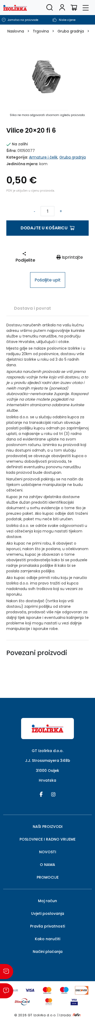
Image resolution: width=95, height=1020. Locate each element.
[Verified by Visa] (74, 1001)
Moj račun (47, 900)
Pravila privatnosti (47, 926)
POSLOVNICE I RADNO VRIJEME (47, 839)
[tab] (32, 308)
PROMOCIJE (48, 877)
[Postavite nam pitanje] (6, 990)
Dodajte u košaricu (44, 228)
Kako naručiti (47, 939)
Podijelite (25, 260)
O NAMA (47, 864)
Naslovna (15, 31)
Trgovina (41, 31)
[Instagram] (53, 794)
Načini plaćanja (48, 951)
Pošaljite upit (48, 280)
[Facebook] (41, 794)
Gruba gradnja (71, 31)
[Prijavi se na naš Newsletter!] (6, 971)
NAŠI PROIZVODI (48, 826)
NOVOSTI (47, 852)
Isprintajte (72, 257)
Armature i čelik (43, 157)
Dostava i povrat (32, 308)
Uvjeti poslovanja (47, 913)
